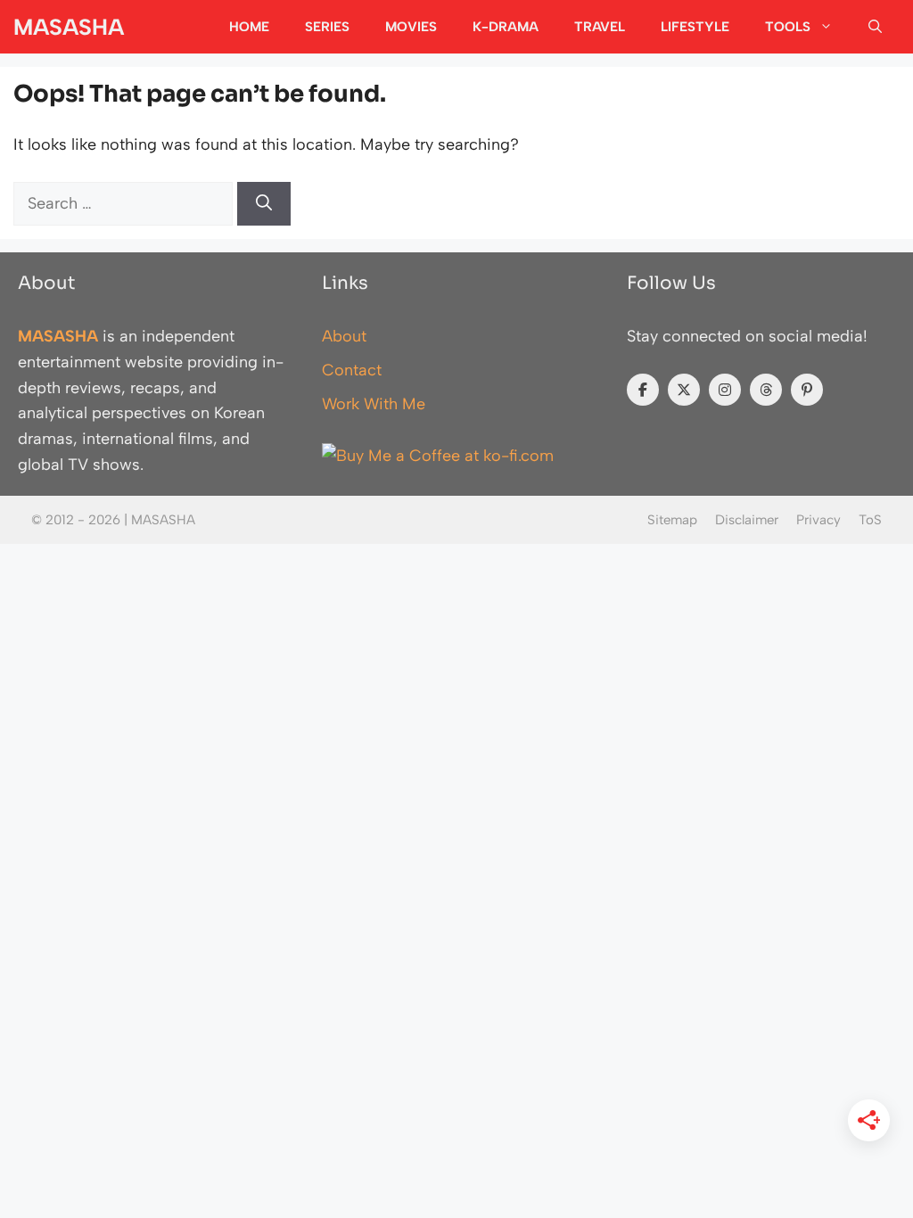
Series (327, 27)
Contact (352, 370)
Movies (411, 27)
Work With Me (373, 404)
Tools (787, 27)
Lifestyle (695, 27)
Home (249, 27)
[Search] (264, 204)
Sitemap (672, 520)
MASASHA (68, 26)
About (344, 336)
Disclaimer (746, 520)
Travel (599, 27)
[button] (875, 26)
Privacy (818, 520)
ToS (870, 520)
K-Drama (506, 27)
